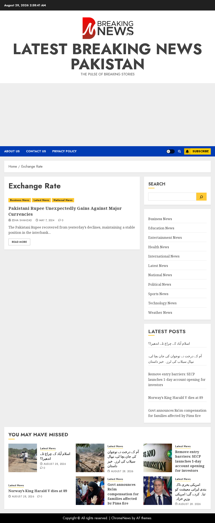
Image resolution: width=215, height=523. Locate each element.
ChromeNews (121, 518)
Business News (19, 200)
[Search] (201, 197)
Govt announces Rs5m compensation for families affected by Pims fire (123, 494)
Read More (19, 242)
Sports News (158, 294)
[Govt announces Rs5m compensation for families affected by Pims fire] (90, 490)
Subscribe (201, 151)
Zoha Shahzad (22, 220)
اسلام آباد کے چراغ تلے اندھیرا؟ (169, 343)
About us (12, 151)
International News (164, 256)
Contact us (36, 151)
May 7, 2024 (46, 220)
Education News (161, 228)
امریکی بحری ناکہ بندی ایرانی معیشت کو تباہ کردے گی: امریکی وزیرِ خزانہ (190, 491)
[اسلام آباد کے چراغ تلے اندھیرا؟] (22, 458)
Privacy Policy (64, 151)
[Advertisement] (107, 114)
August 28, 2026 (55, 464)
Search (156, 184)
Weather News (160, 312)
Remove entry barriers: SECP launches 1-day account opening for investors (177, 379)
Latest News (41, 200)
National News (63, 200)
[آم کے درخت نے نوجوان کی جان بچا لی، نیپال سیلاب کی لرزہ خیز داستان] (90, 458)
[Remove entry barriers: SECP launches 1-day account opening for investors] (157, 458)
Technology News (162, 303)
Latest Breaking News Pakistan (107, 56)
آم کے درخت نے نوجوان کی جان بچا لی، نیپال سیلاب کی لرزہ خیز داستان (123, 458)
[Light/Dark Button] (170, 151)
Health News (158, 247)
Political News (159, 284)
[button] (179, 151)
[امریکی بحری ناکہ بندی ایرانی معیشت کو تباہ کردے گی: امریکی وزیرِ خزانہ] (157, 490)
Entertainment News (165, 237)
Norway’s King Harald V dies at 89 (175, 397)
